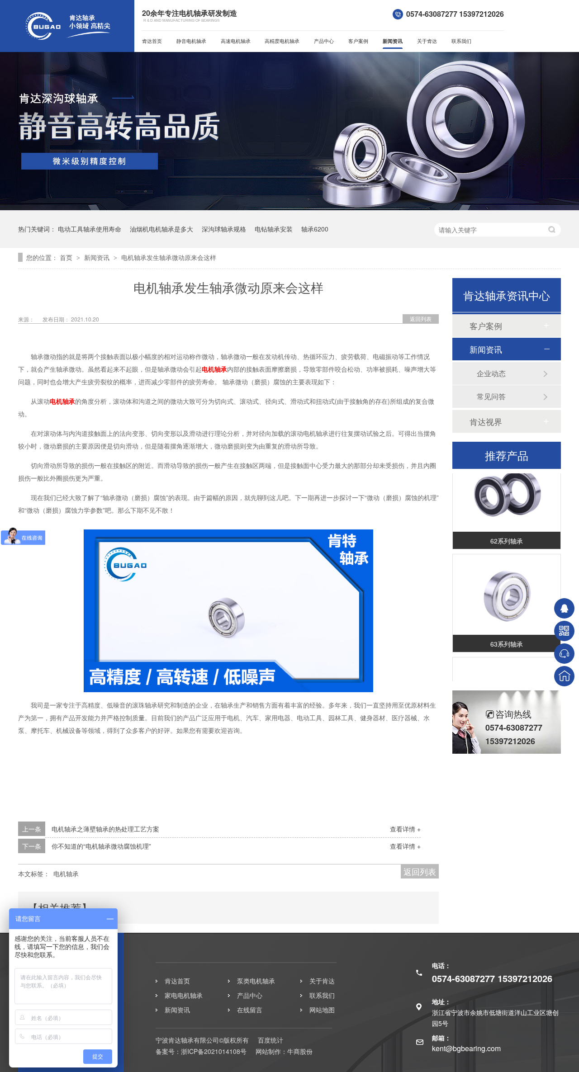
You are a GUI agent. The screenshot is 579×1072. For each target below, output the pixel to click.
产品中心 (324, 41)
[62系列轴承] (506, 485)
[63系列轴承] (506, 588)
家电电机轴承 (184, 995)
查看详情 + (405, 828)
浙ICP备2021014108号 (214, 1051)
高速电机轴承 (236, 41)
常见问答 (491, 396)
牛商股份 (300, 1051)
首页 (67, 257)
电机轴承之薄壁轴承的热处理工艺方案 (105, 828)
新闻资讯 (393, 41)
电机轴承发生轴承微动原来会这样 (168, 257)
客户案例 (358, 41)
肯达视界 (486, 421)
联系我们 (461, 41)
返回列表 (421, 318)
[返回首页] (564, 676)
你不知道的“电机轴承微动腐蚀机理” (101, 845)
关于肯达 (427, 41)
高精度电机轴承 (282, 41)
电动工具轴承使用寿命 (89, 228)
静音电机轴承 (191, 41)
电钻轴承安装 (274, 228)
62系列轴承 (506, 534)
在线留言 (249, 1009)
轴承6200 (314, 228)
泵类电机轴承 (256, 980)
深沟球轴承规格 (224, 228)
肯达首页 (152, 41)
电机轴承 (214, 368)
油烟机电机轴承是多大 (161, 228)
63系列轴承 (506, 637)
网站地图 (322, 1009)
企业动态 (491, 373)
